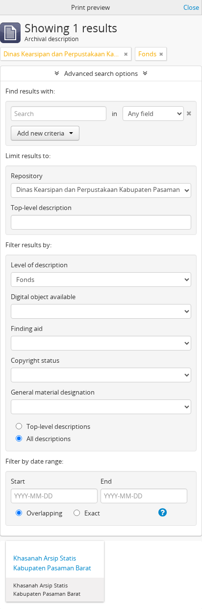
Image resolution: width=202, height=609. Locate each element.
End (106, 481)
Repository (27, 175)
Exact (91, 513)
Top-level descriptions (57, 426)
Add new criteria (40, 133)
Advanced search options (101, 73)
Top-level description (41, 207)
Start (18, 481)
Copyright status (35, 360)
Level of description (39, 264)
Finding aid (27, 328)
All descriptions (48, 438)
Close (191, 7)
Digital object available (43, 296)
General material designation (53, 392)
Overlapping (43, 513)
